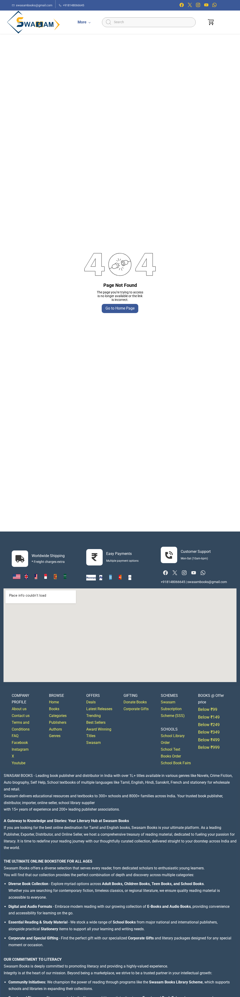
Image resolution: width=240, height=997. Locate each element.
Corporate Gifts (136, 709)
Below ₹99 (207, 709)
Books (54, 709)
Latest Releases (99, 709)
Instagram (20, 749)
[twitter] (190, 6)
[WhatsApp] (202, 572)
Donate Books (135, 702)
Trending (93, 715)
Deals (91, 702)
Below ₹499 (209, 739)
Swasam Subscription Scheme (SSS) (173, 709)
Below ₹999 (209, 747)
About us (19, 709)
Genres (54, 736)
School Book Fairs (176, 763)
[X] (174, 572)
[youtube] (206, 6)
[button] (211, 22)
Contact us (21, 715)
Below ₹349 (209, 732)
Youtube (18, 763)
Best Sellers (95, 722)
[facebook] (182, 6)
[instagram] (198, 6)
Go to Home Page (120, 308)
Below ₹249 (209, 724)
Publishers (57, 722)
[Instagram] (184, 572)
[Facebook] (165, 572)
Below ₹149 (209, 717)
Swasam (93, 742)
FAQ (15, 736)
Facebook (20, 742)
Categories (58, 715)
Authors (55, 729)
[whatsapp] (214, 6)
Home (54, 702)
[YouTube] (193, 572)
